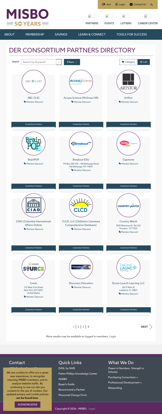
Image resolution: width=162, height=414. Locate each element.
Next (144, 326)
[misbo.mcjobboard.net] (148, 17)
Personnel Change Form (73, 395)
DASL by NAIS (67, 368)
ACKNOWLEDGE (27, 404)
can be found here (27, 397)
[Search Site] (152, 4)
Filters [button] (71, 62)
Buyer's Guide (67, 384)
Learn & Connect (92, 34)
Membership (34, 34)
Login (112, 336)
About (9, 34)
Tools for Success (131, 34)
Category (129, 62)
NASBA (63, 379)
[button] (59, 62)
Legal (92, 408)
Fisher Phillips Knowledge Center (78, 373)
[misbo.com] (92, 17)
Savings (61, 34)
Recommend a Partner (72, 389)
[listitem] (33, 99)
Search (15, 61)
